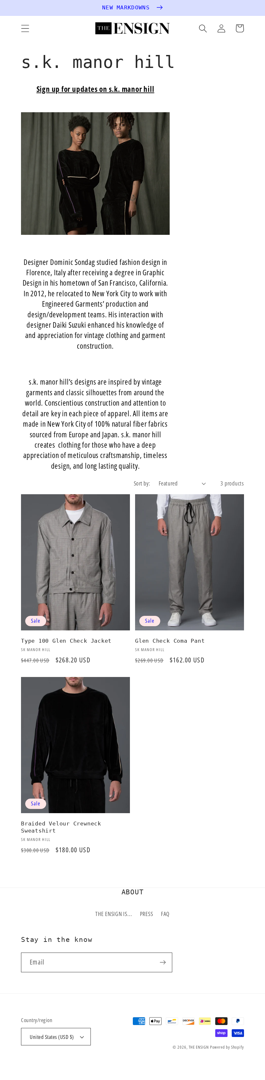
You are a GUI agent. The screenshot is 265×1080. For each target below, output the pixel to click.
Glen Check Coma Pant (170, 641)
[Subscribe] (163, 962)
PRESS (146, 914)
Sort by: (142, 483)
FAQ (165, 914)
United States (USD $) (52, 1037)
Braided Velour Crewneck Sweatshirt (61, 827)
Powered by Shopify (227, 1047)
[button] (25, 28)
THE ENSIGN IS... (113, 914)
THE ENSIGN (199, 1047)
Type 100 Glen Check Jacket (66, 641)
